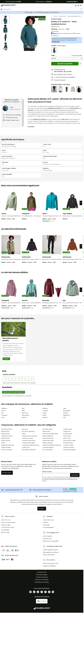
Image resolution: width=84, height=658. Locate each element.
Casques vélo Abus (68, 447)
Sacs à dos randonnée (28, 431)
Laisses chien (67, 438)
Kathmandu (56, 19)
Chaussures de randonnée (29, 436)
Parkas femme (5, 431)
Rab (2, 413)
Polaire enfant (46, 431)
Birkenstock (66, 415)
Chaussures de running (28, 440)
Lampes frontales (6, 447)
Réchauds (25, 429)
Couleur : (58, 45)
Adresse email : (47, 471)
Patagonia (4, 408)
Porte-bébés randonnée (29, 449)
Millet (23, 410)
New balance (67, 410)
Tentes (3, 442)
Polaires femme (5, 433)
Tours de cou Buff (68, 445)
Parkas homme (5, 438)
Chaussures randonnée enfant (30, 445)
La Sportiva (4, 415)
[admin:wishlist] (80, 63)
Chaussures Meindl (47, 447)
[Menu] (1, 9)
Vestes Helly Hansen (48, 440)
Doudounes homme (7, 436)
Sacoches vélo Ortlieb (69, 440)
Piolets (23, 433)
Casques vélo (26, 447)
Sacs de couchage (6, 449)
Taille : (53, 55)
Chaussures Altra (68, 442)
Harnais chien (67, 436)
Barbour (24, 417)
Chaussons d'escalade (28, 442)
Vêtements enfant (47, 429)
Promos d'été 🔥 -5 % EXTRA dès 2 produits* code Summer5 (42, 12)
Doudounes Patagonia (69, 449)
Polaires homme (5, 440)
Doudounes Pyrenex (48, 438)
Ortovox (3, 410)
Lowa (2, 417)
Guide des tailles (76, 55)
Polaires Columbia (47, 442)
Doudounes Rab (67, 433)
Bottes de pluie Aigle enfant (50, 433)
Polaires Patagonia (47, 436)
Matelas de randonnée (7, 445)
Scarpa (44, 413)
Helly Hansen (25, 415)
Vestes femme (62, 16)
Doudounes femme (6, 429)
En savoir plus (56, 41)
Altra (23, 408)
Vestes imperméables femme (74, 16)
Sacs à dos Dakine (47, 449)
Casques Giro (67, 431)
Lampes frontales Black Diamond (51, 445)
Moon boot (25, 413)
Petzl (64, 417)
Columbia (45, 410)
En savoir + (31, 126)
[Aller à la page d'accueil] (52, 16)
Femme (55, 16)
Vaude (44, 415)
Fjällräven (45, 408)
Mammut (45, 417)
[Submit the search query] (81, 9)
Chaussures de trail (27, 438)
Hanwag (65, 413)
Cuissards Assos (67, 429)
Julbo (64, 408)
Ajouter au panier (64, 63)
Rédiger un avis (55, 26)
